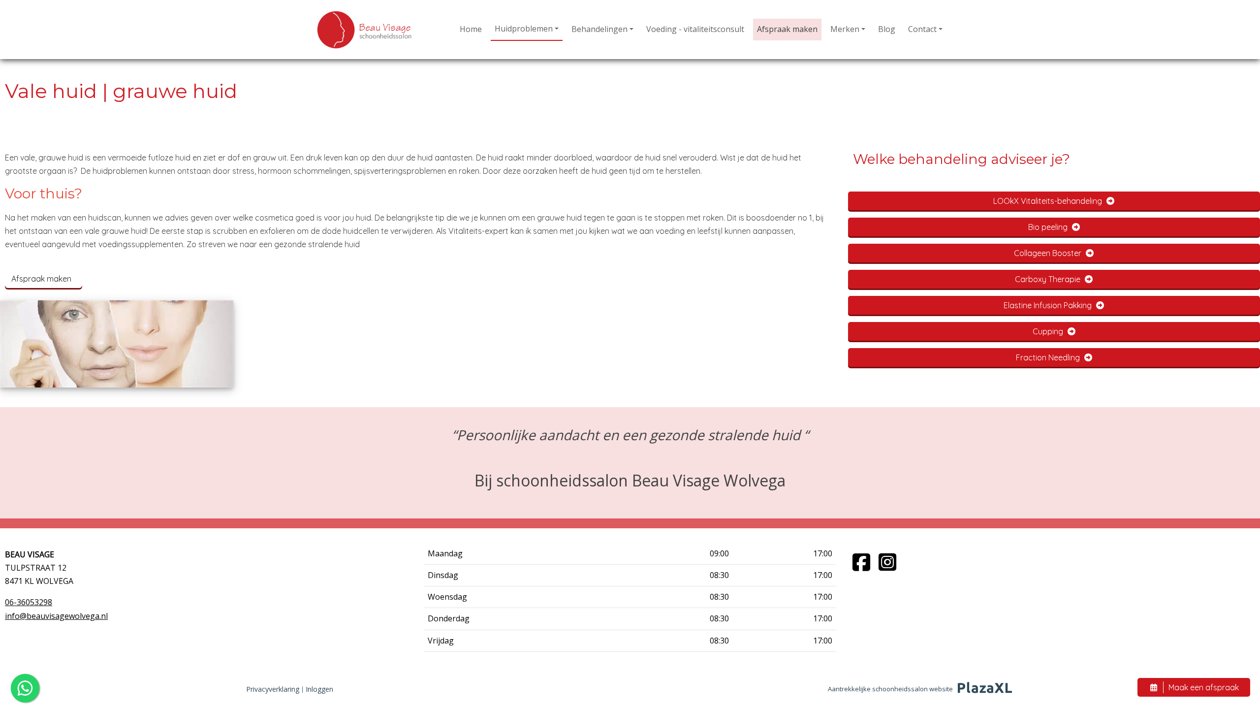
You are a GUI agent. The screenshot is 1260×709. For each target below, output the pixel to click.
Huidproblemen (524, 28)
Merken (844, 29)
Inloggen (319, 689)
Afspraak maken (787, 29)
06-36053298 (28, 602)
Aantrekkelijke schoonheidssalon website (890, 688)
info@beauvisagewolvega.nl (56, 616)
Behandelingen (599, 29)
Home (471, 29)
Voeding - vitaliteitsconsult (695, 29)
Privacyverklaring (272, 689)
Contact (922, 29)
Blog (886, 29)
